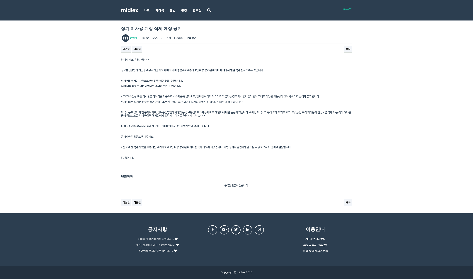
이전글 (126, 49)
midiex (129, 10)
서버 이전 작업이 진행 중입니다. (156, 239)
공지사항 (157, 228)
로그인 (347, 8)
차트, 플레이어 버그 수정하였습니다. (156, 245)
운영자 (133, 38)
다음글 (137, 49)
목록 (348, 49)
